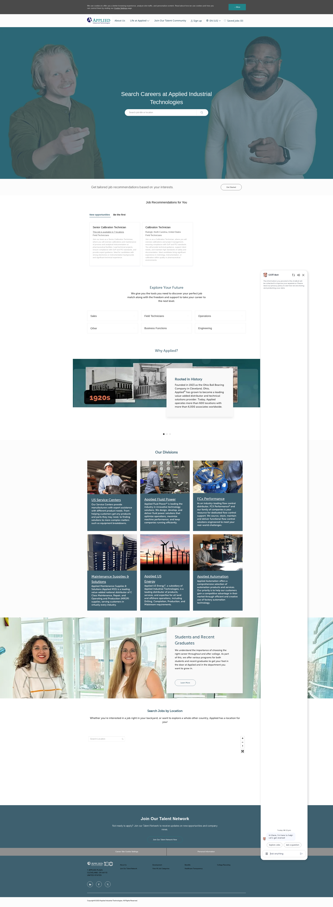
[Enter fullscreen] (243, 751)
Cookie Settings (120, 8)
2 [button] (167, 434)
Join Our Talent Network (128, 868)
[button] (213, 20)
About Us (120, 20)
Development (157, 865)
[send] (301, 853)
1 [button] (164, 434)
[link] (196, 20)
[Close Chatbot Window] (303, 275)
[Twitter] (108, 884)
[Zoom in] (243, 738)
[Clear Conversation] (293, 275)
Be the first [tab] (119, 214)
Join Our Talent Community (170, 20)
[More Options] (266, 853)
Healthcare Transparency (194, 868)
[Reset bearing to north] (243, 746)
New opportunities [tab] (99, 214)
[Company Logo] (99, 20)
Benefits (187, 865)
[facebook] (99, 884)
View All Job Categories (160, 868)
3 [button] (170, 434)
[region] (284, 564)
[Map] (166, 767)
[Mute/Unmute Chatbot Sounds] (298, 275)
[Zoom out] (243, 742)
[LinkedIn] (90, 884)
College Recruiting (223, 865)
